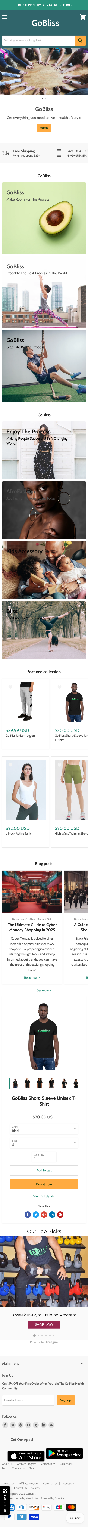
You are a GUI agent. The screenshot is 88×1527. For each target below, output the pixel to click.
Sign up (65, 1400)
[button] (44, 1325)
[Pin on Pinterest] (60, 1214)
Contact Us (18, 1468)
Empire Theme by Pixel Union (21, 1498)
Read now (31, 978)
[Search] (80, 41)
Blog (4, 1468)
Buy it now (44, 1184)
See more (43, 990)
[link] (44, 1288)
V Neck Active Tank (18, 833)
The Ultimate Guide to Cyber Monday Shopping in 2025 (32, 927)
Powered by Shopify (52, 1498)
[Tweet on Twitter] (36, 1214)
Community (48, 1463)
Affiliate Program (26, 1463)
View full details (44, 1196)
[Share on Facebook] (28, 1214)
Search (33, 1468)
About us (7, 1463)
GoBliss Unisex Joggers (20, 736)
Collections (66, 1463)
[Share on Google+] (44, 1214)
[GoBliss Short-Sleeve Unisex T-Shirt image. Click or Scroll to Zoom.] (44, 1038)
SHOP (44, 128)
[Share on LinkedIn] (52, 1214)
